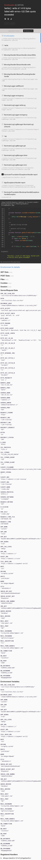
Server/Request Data (9, 290)
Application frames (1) (14, 31)
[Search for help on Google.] (5, 18)
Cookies (4, 283)
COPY (7, 23)
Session (4, 286)
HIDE (12, 23)
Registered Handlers (9, 854)
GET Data (4, 272)
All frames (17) (28, 31)
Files (2, 279)
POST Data (5, 275)
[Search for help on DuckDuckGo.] (8, 18)
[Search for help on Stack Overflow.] (11, 18)
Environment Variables (10, 681)
